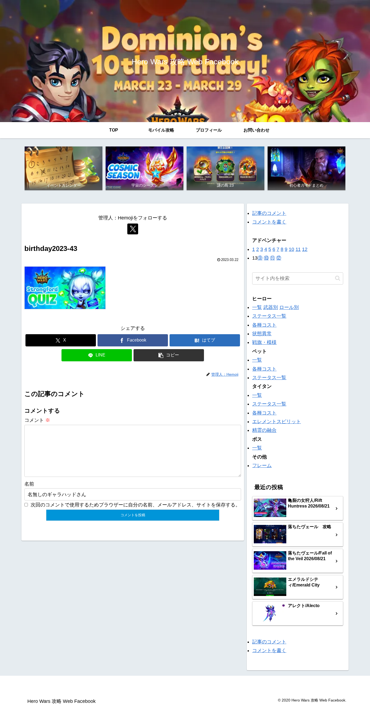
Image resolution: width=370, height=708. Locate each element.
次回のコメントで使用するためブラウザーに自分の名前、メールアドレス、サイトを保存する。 (135, 505)
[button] (169, 355)
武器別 (270, 307)
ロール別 (289, 307)
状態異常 (262, 333)
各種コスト (264, 325)
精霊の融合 (264, 430)
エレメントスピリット (276, 421)
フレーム (262, 465)
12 (304, 249)
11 (298, 249)
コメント (37, 420)
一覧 (257, 307)
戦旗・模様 (264, 342)
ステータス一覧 (269, 316)
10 (291, 249)
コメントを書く (269, 222)
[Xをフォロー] (132, 229)
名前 (29, 484)
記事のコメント (269, 213)
